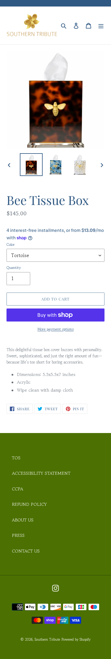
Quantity (14, 267)
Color (11, 244)
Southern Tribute (47, 639)
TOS (16, 458)
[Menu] (101, 25)
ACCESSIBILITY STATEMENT (41, 473)
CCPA (17, 489)
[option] (31, 164)
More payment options (56, 329)
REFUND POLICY (29, 504)
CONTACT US (26, 551)
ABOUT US (22, 520)
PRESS (18, 535)
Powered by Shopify (76, 639)
